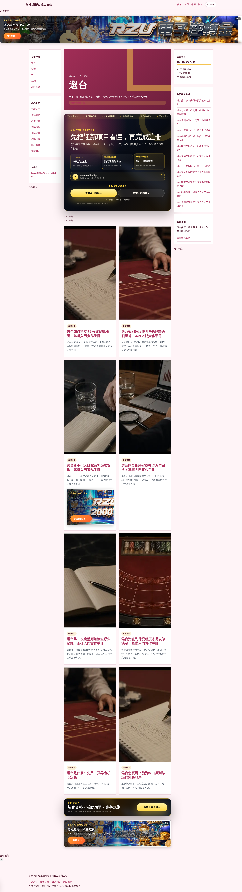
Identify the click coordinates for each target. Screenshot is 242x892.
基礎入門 (35, 109)
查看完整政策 (183, 238)
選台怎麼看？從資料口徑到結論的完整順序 (193, 112)
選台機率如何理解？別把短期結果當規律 (193, 138)
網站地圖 (67, 882)
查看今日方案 (93, 193)
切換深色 (210, 4)
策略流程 (35, 127)
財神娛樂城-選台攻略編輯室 (44, 175)
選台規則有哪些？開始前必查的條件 (193, 122)
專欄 (193, 4)
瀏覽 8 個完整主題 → (78, 103)
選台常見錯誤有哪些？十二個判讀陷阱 (193, 174)
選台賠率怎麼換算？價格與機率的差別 (193, 148)
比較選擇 (35, 145)
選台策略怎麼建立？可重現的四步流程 (193, 158)
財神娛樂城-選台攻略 (39, 4)
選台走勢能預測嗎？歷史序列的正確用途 (193, 204)
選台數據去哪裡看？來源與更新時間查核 (193, 184)
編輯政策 (35, 87)
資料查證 (35, 115)
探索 (179, 4)
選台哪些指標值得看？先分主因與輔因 (193, 194)
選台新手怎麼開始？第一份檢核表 (193, 166)
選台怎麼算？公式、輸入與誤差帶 (193, 130)
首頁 (33, 63)
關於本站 (56, 882)
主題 (186, 4)
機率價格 (35, 121)
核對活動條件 (141, 193)
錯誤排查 (35, 139)
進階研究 (35, 151)
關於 (200, 4)
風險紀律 (35, 133)
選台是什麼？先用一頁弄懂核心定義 (193, 102)
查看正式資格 (152, 807)
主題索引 (33, 882)
